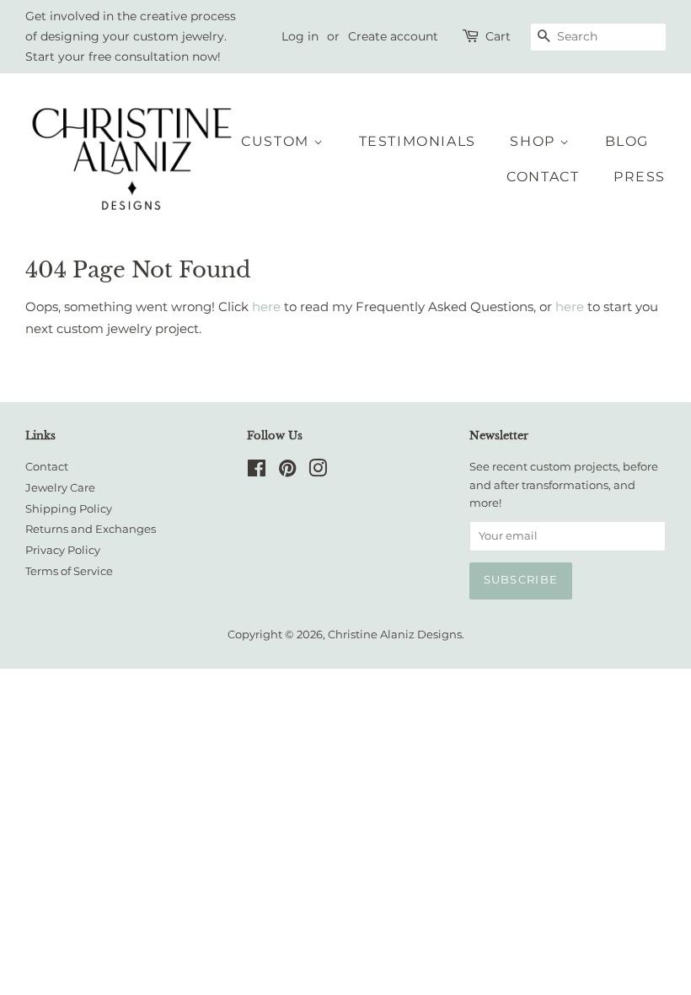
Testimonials (417, 141)
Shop (535, 141)
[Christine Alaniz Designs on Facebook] (256, 471)
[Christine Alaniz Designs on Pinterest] (287, 471)
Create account (393, 36)
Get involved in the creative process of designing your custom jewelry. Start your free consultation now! (130, 36)
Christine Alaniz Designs (395, 634)
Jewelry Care (60, 487)
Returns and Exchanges (90, 529)
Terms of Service (69, 571)
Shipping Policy (68, 509)
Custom (277, 141)
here (266, 306)
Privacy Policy (62, 550)
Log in (300, 36)
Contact (542, 177)
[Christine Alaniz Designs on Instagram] (317, 471)
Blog (627, 141)
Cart (498, 36)
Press (639, 177)
